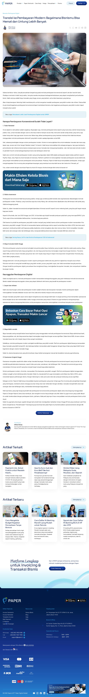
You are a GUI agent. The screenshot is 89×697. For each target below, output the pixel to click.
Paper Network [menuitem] (28, 3)
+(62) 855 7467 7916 (16, 635)
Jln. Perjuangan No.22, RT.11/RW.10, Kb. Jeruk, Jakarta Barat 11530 (59, 614)
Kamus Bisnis (29, 612)
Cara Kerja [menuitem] (38, 3)
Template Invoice (8, 617)
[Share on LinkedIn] (85, 28)
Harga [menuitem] (44, 3)
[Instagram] (79, 28)
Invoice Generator (8, 612)
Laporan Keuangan (8, 624)
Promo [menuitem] (60, 3)
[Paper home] (7, 3)
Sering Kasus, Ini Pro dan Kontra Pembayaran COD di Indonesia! (33, 237)
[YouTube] (76, 28)
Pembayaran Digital (13, 13)
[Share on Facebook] (82, 28)
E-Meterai (6, 621)
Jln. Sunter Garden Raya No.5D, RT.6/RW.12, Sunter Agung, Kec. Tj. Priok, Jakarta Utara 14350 (60, 625)
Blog (27, 615)
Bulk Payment (7, 619)
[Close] (84, 685)
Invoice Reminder (8, 615)
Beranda (5, 13)
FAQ (27, 619)
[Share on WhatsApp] (73, 28)
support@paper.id (17, 637)
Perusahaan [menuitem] (52, 3)
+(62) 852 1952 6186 (16, 632)
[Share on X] (70, 28)
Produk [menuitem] (20, 3)
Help (27, 617)
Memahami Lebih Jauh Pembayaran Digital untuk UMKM (30, 114)
